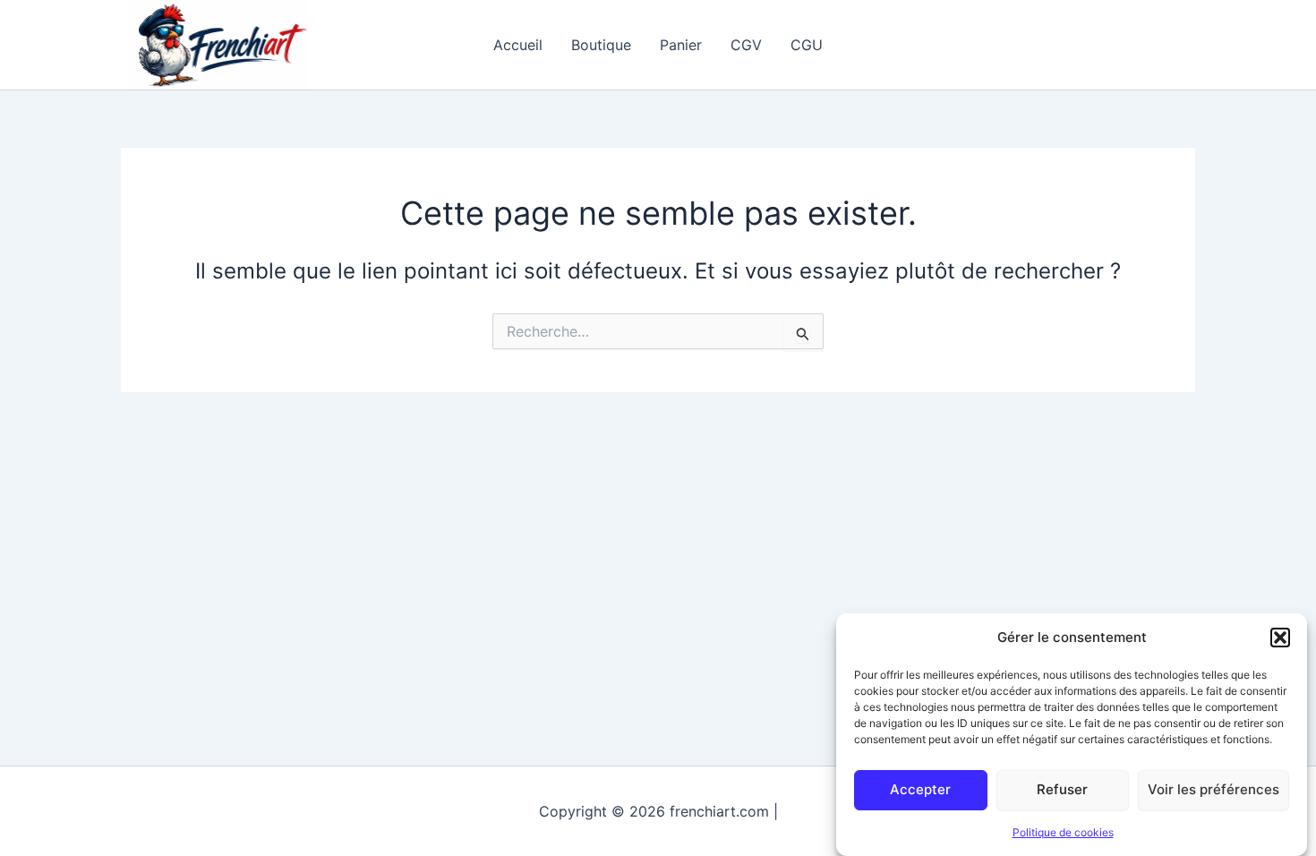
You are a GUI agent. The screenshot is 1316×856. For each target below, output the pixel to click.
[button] (1280, 637)
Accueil (518, 45)
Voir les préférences (1213, 789)
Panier (681, 45)
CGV (746, 45)
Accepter (920, 789)
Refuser (1062, 789)
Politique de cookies (1063, 832)
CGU (806, 45)
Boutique (601, 45)
